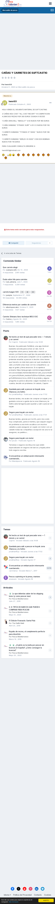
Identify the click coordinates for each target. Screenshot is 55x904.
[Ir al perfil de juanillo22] (49, 280)
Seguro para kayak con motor (21, 412)
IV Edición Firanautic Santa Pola (22, 621)
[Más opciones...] (50, 102)
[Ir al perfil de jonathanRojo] (6, 390)
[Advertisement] (27, 42)
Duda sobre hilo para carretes (15, 279)
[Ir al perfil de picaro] (6, 439)
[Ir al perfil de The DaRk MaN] (6, 622)
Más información (14, 902)
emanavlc (13, 579)
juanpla (9, 295)
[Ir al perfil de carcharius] (6, 567)
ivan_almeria (11, 282)
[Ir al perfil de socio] (49, 292)
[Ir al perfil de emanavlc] (6, 578)
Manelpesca (17, 461)
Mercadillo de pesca (26, 87)
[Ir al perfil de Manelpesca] (6, 457)
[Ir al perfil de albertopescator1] (49, 306)
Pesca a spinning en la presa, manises (24, 577)
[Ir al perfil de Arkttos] (49, 268)
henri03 (8, 84)
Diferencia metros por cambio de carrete (19, 305)
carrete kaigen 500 (11, 292)
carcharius (13, 571)
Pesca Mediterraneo (20, 599)
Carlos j (9, 319)
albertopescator (12, 307)
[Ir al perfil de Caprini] (6, 338)
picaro (14, 441)
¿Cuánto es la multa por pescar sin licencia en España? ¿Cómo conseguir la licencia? (26, 647)
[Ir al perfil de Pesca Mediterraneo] (6, 595)
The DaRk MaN (18, 623)
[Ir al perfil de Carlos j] (49, 318)
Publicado (20, 104)
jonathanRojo (17, 394)
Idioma (7, 895)
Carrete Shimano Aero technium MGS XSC (20, 317)
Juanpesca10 (11, 270)
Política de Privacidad (22, 895)
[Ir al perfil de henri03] (4, 102)
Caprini (15, 342)
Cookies (47, 895)
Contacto (38, 895)
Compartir (14, 243)
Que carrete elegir (10, 267)
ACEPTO (46, 900)
